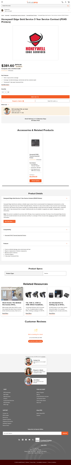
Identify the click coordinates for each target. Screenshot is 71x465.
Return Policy (6, 425)
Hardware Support (7, 423)
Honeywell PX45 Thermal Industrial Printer (34, 156)
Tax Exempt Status (41, 398)
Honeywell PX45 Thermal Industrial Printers (15, 235)
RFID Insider (6, 415)
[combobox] (32, 5)
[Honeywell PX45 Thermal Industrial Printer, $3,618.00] (35, 143)
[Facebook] (26, 439)
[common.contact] (62, 2)
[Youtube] (29, 439)
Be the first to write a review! (35, 341)
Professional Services (9, 400)
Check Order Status (41, 400)
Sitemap (27, 462)
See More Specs (5, 84)
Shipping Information (8, 421)
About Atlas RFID (41, 413)
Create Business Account (43, 396)
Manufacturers (7, 396)
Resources (5, 417)
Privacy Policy (33, 462)
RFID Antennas (7, 392)
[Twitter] (33, 439)
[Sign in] (65, 2)
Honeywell (4, 68)
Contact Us (5, 413)
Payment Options (7, 419)
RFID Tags (6, 404)
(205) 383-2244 (15, 112)
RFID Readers (7, 402)
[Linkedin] (22, 439)
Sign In (38, 394)
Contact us (56, 209)
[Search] (68, 5)
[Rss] (19, 439)
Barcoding (6, 394)
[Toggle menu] (2, 2)
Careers (38, 415)
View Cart (39, 402)
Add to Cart (34, 97)
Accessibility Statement (42, 462)
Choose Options (35, 180)
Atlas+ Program (40, 392)
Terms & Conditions (52, 462)
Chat (22, 112)
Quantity (3, 89)
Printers (5, 398)
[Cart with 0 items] (69, 2)
